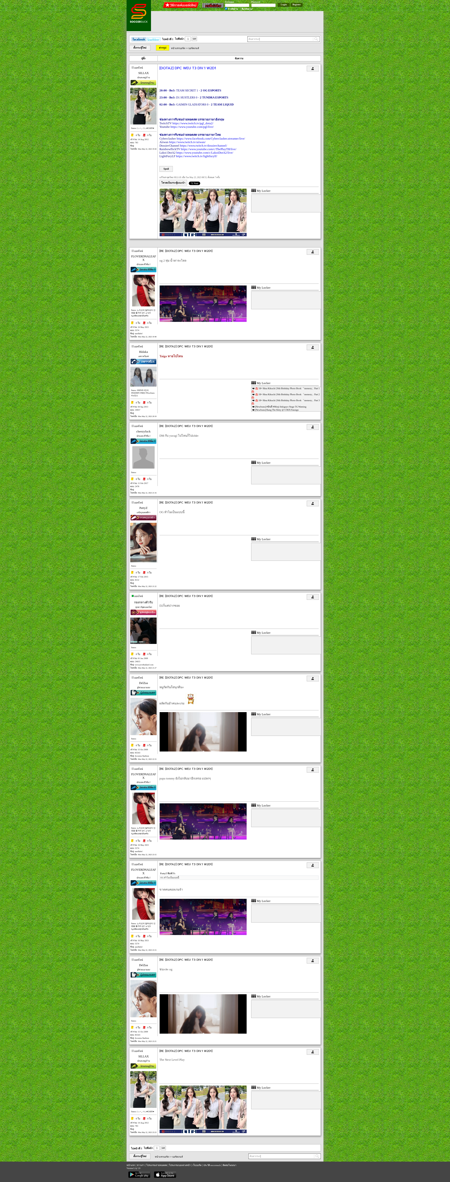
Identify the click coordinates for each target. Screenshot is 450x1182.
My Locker (263, 190)
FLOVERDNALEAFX (143, 258)
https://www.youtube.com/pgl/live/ (192, 127)
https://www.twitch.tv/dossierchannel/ (203, 145)
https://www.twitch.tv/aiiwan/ (187, 142)
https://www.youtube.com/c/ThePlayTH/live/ (208, 149)
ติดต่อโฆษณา (229, 1165)
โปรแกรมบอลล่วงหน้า (180, 1165)
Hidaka (143, 352)
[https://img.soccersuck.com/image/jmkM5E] (203, 750)
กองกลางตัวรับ (143, 602)
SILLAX (143, 73)
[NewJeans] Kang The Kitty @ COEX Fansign (277, 410)
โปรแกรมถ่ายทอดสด (156, 1165)
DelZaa (143, 683)
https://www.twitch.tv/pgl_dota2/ (192, 123)
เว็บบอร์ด (197, 1165)
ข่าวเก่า (140, 1165)
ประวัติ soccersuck (212, 1165)
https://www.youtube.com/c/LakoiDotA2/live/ (204, 152)
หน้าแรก (131, 1165)
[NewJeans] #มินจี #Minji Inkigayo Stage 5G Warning (280, 406)
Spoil (166, 169)
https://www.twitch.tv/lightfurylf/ (196, 156)
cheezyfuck (143, 431)
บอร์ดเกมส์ (193, 48)
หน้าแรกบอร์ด (178, 48)
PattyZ (143, 508)
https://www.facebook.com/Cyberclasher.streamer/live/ (211, 138)
